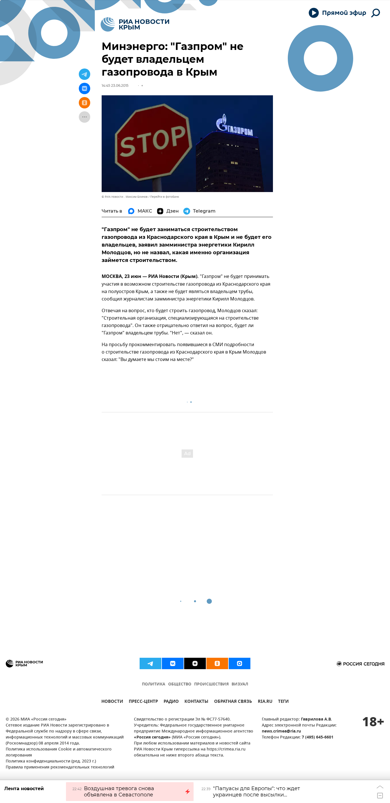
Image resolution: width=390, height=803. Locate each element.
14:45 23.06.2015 (115, 85)
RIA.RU (265, 702)
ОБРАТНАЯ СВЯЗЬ (233, 702)
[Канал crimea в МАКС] (239, 663)
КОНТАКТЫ (196, 702)
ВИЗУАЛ (240, 684)
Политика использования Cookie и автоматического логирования (59, 752)
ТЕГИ (283, 702)
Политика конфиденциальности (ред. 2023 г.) (51, 761)
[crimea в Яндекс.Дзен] (195, 663)
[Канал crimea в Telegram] (150, 663)
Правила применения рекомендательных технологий (60, 767)
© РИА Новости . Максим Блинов (125, 197)
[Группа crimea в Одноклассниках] (217, 663)
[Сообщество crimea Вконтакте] (173, 663)
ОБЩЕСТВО (179, 684)
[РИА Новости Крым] (135, 24)
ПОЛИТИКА (153, 684)
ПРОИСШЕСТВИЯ (211, 684)
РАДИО (171, 702)
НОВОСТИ (112, 702)
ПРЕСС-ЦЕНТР (143, 702)
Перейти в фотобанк (164, 197)
